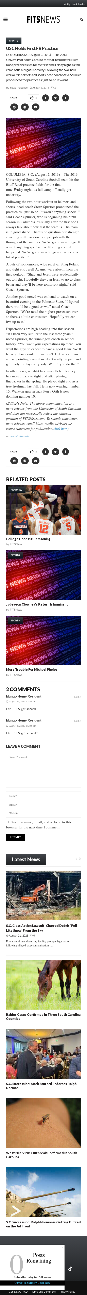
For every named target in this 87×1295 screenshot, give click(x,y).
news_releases (19, 87)
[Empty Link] (76, 858)
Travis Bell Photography (19, 436)
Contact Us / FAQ (18, 1291)
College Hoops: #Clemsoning (28, 539)
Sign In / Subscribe (76, 4)
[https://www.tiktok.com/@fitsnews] (70, 1268)
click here (60, 428)
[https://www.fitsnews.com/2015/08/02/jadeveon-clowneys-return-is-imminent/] (43, 575)
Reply (77, 697)
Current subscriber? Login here (32, 1283)
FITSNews (16, 544)
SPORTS (13, 41)
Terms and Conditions (44, 1291)
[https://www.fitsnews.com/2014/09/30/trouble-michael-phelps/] (43, 640)
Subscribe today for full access (32, 1277)
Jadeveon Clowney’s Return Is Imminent (37, 604)
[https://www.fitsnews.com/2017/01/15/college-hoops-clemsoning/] (43, 510)
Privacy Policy (67, 1291)
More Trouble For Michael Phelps (31, 669)
